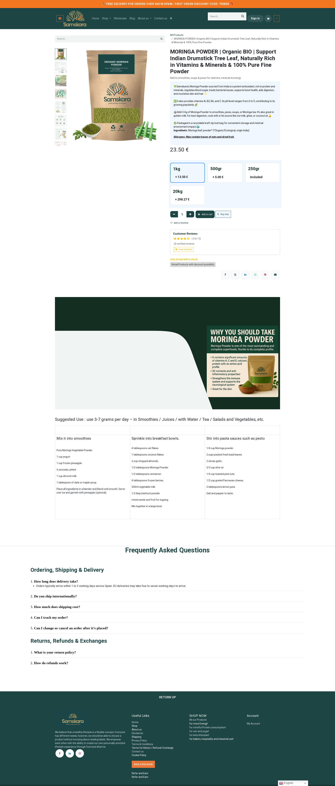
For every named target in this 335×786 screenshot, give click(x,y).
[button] (73, 96)
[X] (235, 274)
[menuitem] (95, 18)
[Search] (242, 16)
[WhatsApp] (255, 274)
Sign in (255, 18)
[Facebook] (225, 274)
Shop (134, 758)
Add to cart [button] (206, 214)
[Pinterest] (265, 274)
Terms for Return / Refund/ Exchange (152, 780)
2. (49, 711)
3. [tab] (55, 655)
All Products (176, 35)
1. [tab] (54, 630)
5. (69, 677)
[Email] (275, 274)
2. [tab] (54, 645)
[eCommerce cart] (268, 18)
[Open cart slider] (276, 18)
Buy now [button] (224, 214)
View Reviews (185, 249)
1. (53, 701)
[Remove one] (174, 214)
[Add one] (190, 214)
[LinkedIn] (245, 274)
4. (49, 666)
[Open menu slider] (60, 18)
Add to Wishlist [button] (181, 223)
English (288, 782)
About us (137, 762)
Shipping (136, 769)
